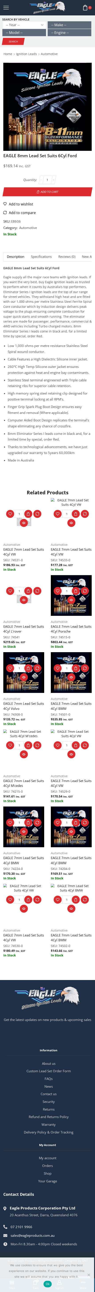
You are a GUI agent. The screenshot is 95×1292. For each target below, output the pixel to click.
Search (13, 41)
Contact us (49, 1094)
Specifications (41, 256)
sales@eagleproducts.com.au (33, 1235)
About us (48, 1063)
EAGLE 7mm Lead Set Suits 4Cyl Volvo (23, 706)
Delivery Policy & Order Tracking (48, 1132)
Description (15, 256)
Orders (47, 1165)
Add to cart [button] (28, 514)
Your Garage (47, 1181)
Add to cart (49, 192)
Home (8, 54)
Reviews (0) (66, 256)
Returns (49, 1109)
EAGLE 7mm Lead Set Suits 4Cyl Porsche (71, 628)
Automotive (49, 54)
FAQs (49, 1078)
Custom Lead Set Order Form (49, 1071)
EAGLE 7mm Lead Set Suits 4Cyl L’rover (23, 628)
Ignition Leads (26, 54)
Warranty (49, 1124)
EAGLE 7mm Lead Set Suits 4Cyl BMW (71, 706)
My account (47, 1158)
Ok (48, 1284)
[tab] (15, 256)
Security (49, 1101)
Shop (47, 1173)
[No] (88, 1275)
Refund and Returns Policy (49, 1117)
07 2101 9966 (21, 1227)
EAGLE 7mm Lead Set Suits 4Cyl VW (23, 551)
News (48, 1086)
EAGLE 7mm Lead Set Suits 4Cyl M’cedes (23, 783)
